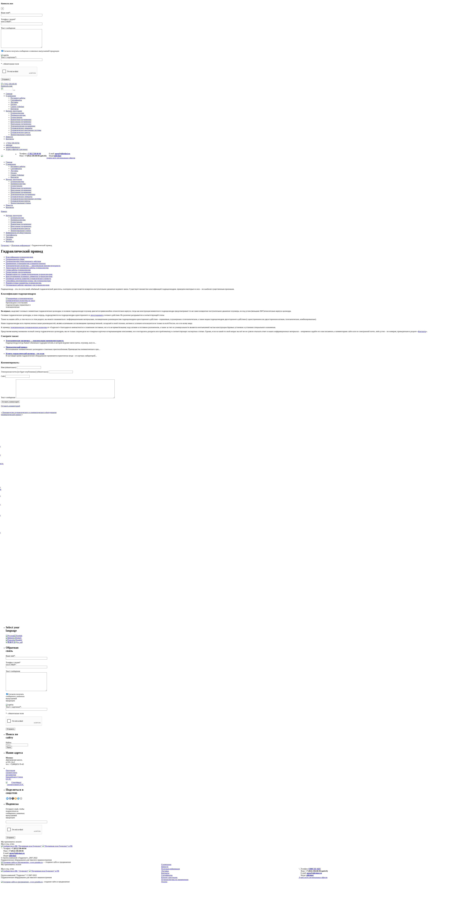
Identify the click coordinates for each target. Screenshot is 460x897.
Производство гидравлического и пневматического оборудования (29, 412)
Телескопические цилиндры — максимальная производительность (33, 266)
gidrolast (9, 145)
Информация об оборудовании (18, 233)
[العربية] (19, 642)
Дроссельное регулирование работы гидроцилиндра (27, 268)
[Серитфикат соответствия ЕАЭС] (15, 785)
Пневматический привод (16, 347)
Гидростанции (16, 117)
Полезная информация (20, 245)
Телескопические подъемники (23, 126)
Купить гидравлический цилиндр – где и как (25, 354)
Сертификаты (16, 100)
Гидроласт (5, 245)
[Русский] (10, 636)
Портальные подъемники (21, 124)
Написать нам (6, 86)
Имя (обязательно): (8, 367)
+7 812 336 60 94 (12, 143)
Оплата (14, 104)
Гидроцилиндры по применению (174, 880)
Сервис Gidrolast (17, 107)
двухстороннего (97, 315)
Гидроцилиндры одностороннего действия (23, 261)
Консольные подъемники (21, 122)
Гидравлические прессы (20, 132)
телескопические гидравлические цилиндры (29, 327)
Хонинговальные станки (21, 135)
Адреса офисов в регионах (17, 149)
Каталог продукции (14, 111)
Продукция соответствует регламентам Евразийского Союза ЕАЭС (14, 774)
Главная (9, 94)
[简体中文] (10, 642)
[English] (18, 636)
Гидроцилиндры (17, 113)
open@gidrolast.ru (13, 147)
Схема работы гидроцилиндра (18, 270)
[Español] (18, 640)
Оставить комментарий (10, 406)
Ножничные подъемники (21, 119)
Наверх (4, 211)
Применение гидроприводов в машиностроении (26, 263)
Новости (9, 137)
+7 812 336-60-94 (10, 84)
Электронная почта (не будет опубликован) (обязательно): (24, 372)
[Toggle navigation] (14, 90)
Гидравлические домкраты (21, 128)
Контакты (15, 109)
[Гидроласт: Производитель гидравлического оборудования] (2, 156)
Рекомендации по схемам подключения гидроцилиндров (29, 274)
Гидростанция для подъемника (18, 272)
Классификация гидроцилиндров (19, 257)
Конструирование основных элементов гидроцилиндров (29, 276)
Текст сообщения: (8, 397)
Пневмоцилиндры (18, 115)
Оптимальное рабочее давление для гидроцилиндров (27, 285)
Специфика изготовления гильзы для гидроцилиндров (28, 281)
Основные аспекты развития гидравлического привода (28, 279)
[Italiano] (9, 638)
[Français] (10, 640)
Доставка (14, 102)
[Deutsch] (17, 638)
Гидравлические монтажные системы (26, 130)
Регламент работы (18, 98)
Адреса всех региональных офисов (313, 877)
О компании (11, 96)
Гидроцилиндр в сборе (15, 259)
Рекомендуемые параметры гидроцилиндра (23, 283)
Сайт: (3, 376)
